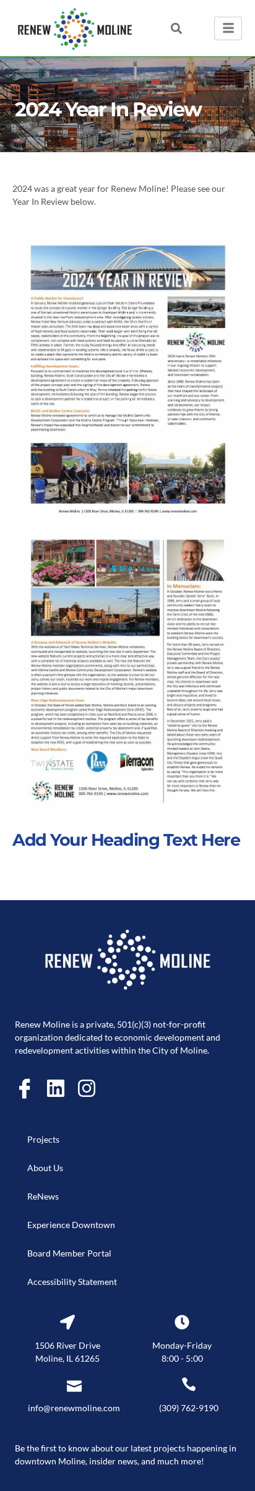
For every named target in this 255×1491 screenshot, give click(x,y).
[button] (176, 28)
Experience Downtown (71, 1224)
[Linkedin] (56, 1088)
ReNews (43, 1196)
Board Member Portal (69, 1253)
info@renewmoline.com (74, 1408)
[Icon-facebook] (25, 1088)
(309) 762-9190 (188, 1408)
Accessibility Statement (72, 1281)
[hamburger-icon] (228, 28)
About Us (45, 1167)
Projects (43, 1139)
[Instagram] (87, 1088)
